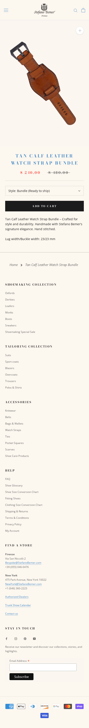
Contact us (11, 613)
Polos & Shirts (13, 387)
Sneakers (10, 325)
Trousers (10, 381)
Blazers (9, 368)
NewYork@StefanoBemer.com (23, 584)
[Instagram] (15, 638)
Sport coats (12, 361)
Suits (8, 355)
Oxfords (10, 293)
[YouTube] (34, 638)
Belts (8, 417)
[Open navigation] (6, 10)
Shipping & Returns (16, 511)
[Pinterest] (25, 638)
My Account (12, 531)
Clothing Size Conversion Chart (23, 505)
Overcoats (11, 374)
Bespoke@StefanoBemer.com (23, 562)
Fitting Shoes (13, 498)
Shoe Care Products (17, 456)
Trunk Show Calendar (18, 605)
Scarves (10, 449)
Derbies (10, 299)
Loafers (9, 306)
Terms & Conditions (17, 518)
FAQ (7, 479)
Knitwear (10, 410)
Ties (7, 436)
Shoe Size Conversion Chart (21, 492)
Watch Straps (13, 430)
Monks (9, 312)
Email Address (20, 661)
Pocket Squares (14, 443)
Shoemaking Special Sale (20, 332)
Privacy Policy (13, 524)
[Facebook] (6, 638)
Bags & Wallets (14, 423)
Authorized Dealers (17, 597)
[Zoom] (80, 30)
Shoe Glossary (13, 485)
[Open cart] (83, 10)
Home (14, 265)
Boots (8, 319)
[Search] (76, 10)
